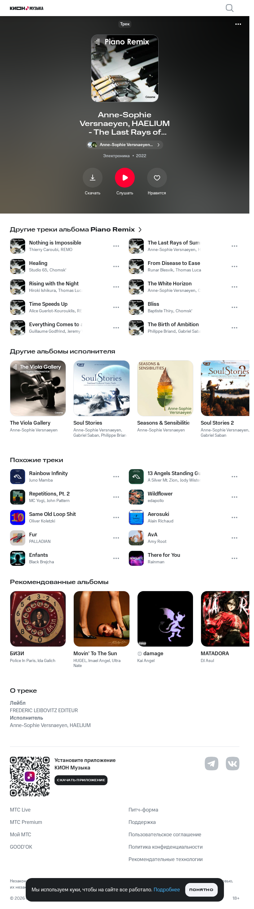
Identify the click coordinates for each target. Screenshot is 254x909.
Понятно (201, 890)
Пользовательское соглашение (165, 834)
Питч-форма (143, 810)
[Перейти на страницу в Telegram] (211, 763)
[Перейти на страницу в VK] (232, 763)
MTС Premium (26, 822)
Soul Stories (87, 423)
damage (153, 654)
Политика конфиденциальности (166, 847)
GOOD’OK (21, 847)
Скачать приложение (81, 780)
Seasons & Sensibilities (165, 423)
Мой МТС (20, 834)
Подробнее (167, 890)
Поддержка (142, 822)
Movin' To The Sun (95, 654)
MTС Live (20, 810)
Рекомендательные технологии (166, 859)
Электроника (116, 156)
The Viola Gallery (30, 423)
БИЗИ (17, 654)
